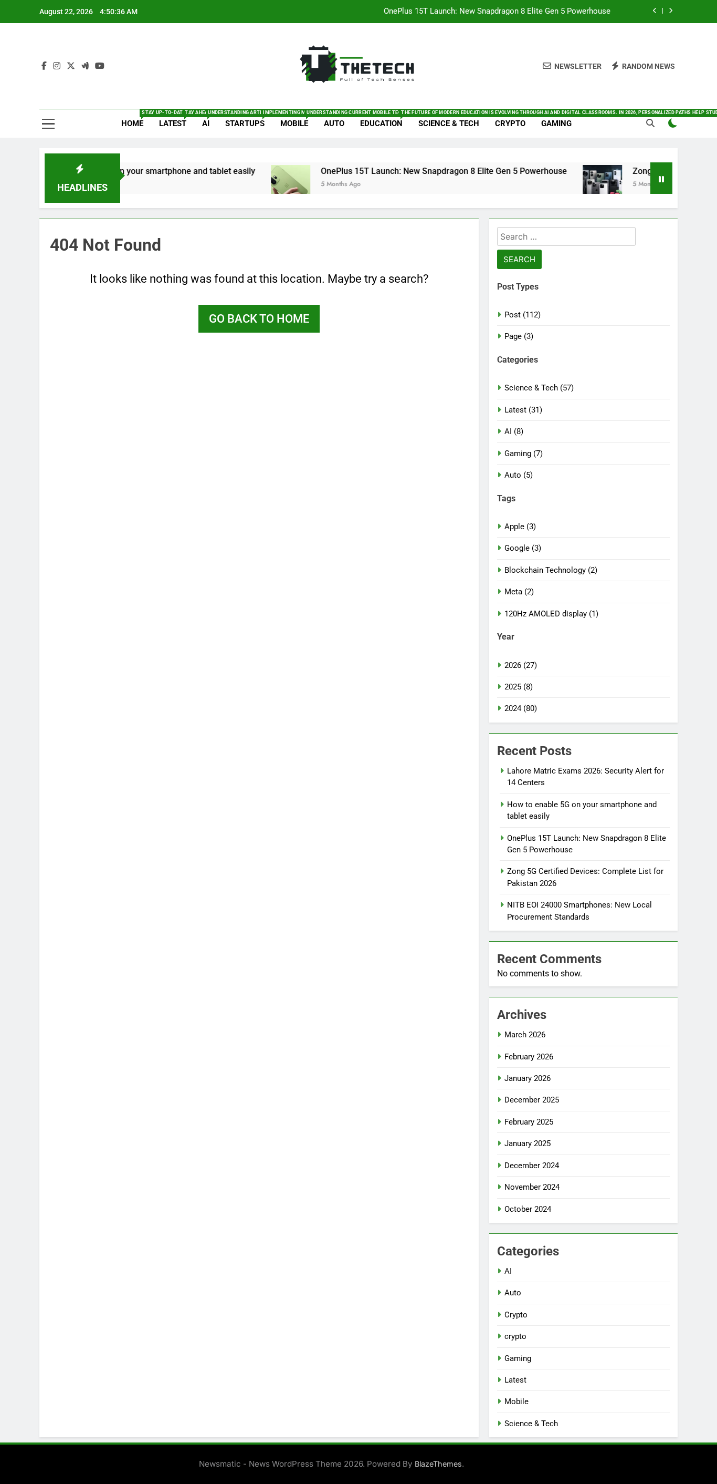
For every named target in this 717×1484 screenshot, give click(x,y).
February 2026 (528, 1057)
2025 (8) (518, 687)
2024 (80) (520, 708)
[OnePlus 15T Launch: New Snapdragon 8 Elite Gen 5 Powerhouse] (263, 184)
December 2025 (531, 1100)
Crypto (510, 123)
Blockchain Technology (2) (550, 570)
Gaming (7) (523, 453)
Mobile (298, 119)
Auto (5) (518, 475)
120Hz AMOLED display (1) (551, 614)
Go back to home (259, 318)
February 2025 (528, 1122)
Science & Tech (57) (539, 388)
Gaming (556, 123)
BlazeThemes (438, 1463)
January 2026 (527, 1078)
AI (209, 119)
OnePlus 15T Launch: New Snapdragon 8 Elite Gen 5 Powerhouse (497, 11)
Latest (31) (523, 410)
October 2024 (527, 1209)
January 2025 (527, 1143)
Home (136, 119)
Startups (248, 119)
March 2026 (524, 1034)
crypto (515, 1336)
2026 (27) (520, 665)
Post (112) (522, 315)
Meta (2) (519, 591)
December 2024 (531, 1165)
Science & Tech (448, 123)
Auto (334, 123)
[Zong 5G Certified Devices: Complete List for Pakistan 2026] (575, 184)
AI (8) (513, 431)
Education (385, 119)
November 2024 (532, 1187)
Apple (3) (520, 526)
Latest (176, 119)
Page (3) (518, 336)
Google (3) (522, 548)
